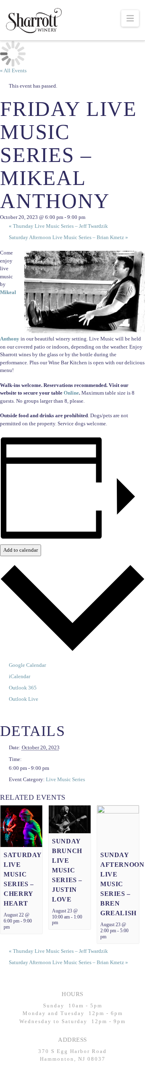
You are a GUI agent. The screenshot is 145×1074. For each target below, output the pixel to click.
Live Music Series (65, 779)
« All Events (13, 70)
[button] (130, 18)
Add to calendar (20, 550)
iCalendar (19, 676)
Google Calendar (27, 665)
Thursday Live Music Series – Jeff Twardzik (58, 226)
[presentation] (21, 825)
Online (71, 393)
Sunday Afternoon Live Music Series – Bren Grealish (122, 883)
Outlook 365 (23, 688)
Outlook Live (23, 699)
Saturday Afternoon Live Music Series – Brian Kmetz (68, 237)
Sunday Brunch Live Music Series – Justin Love (67, 870)
